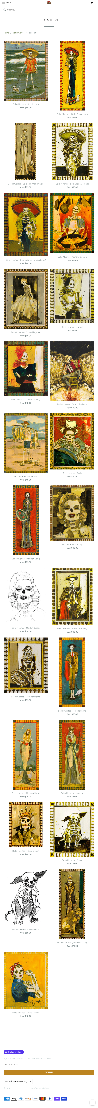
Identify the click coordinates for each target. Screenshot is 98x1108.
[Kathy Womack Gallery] (49, 2)
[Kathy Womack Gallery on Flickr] (16, 1044)
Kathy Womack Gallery (19, 1088)
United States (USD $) (16, 1081)
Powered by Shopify (12, 1091)
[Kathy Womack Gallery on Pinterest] (13, 1044)
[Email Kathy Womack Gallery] (21, 1044)
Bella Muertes (19, 33)
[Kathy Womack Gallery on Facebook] (7, 1044)
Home (7, 33)
